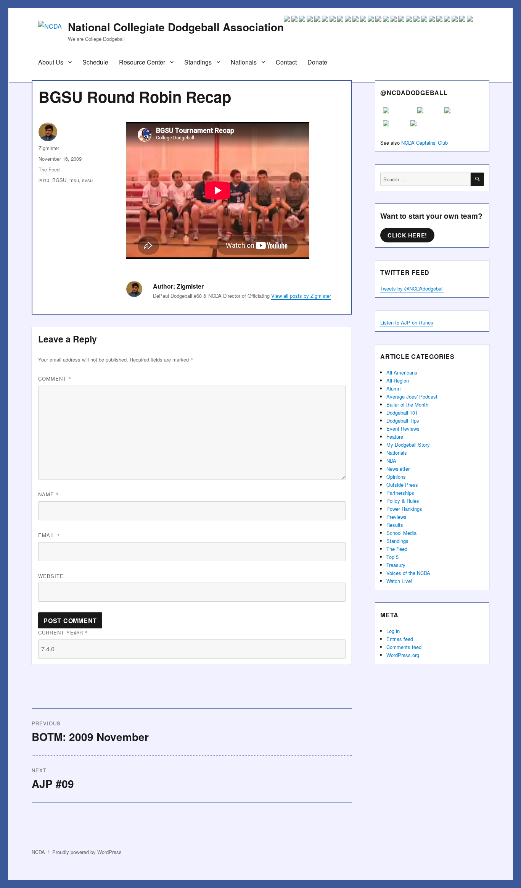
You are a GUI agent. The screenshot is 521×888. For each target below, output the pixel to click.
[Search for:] (425, 179)
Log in (393, 631)
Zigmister (49, 148)
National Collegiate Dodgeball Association (176, 27)
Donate (317, 62)
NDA (391, 460)
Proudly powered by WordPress (87, 852)
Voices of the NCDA (408, 572)
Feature (394, 436)
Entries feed (399, 639)
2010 (44, 180)
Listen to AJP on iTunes (406, 322)
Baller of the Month (407, 404)
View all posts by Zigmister (301, 295)
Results (394, 524)
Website (51, 576)
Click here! (407, 235)
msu (74, 180)
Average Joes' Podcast (411, 396)
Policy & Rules (402, 500)
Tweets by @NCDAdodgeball (412, 288)
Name (48, 494)
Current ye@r (63, 632)
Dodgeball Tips (402, 420)
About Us (50, 62)
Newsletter (398, 468)
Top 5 (392, 556)
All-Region (397, 380)
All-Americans (401, 372)
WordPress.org (402, 655)
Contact (286, 62)
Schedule (95, 62)
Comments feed (403, 647)
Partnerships (400, 492)
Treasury (395, 564)
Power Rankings (404, 508)
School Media (401, 532)
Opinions (396, 476)
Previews (396, 516)
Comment (54, 378)
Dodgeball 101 (402, 412)
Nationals (244, 62)
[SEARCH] (477, 179)
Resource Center (142, 62)
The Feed (49, 169)
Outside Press (402, 484)
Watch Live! (399, 580)
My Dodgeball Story (408, 444)
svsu (87, 180)
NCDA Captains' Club (424, 142)
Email (49, 535)
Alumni (394, 388)
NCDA (38, 852)
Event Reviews (403, 428)
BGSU (59, 180)
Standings (198, 62)
